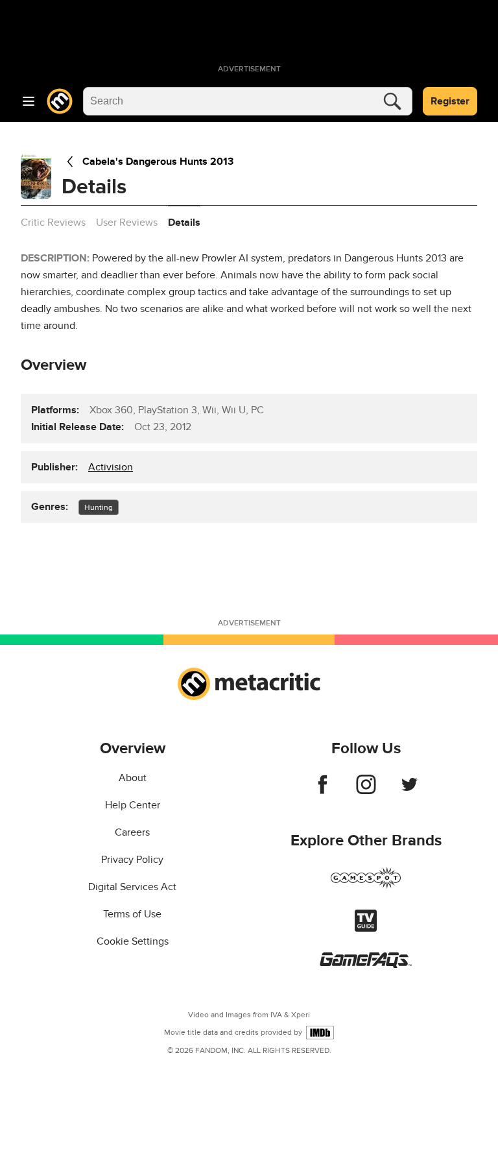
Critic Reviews (53, 222)
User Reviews (127, 222)
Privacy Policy (132, 859)
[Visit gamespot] (366, 885)
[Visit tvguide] (366, 928)
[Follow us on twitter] (409, 790)
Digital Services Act (132, 886)
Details (184, 222)
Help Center (132, 805)
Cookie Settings (133, 941)
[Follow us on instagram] (366, 790)
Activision (110, 467)
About (133, 777)
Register (450, 101)
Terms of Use (132, 914)
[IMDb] (320, 1032)
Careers (132, 832)
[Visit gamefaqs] (366, 964)
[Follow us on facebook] (322, 790)
